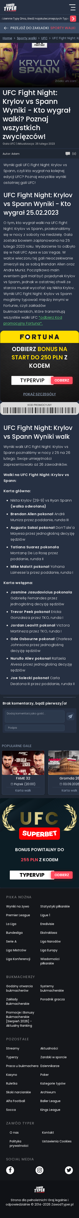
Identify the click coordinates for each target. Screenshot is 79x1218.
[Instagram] (39, 1170)
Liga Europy (48, 950)
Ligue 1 (45, 915)
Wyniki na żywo (17, 906)
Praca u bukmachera (22, 1066)
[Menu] (72, 7)
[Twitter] (69, 1170)
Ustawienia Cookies (57, 1141)
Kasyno (11, 1074)
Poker (44, 1074)
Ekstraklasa (48, 932)
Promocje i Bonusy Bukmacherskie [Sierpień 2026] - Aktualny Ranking (20, 1019)
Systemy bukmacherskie (52, 988)
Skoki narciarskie (18, 1092)
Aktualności (49, 1048)
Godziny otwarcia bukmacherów (19, 988)
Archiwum (48, 1092)
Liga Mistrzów (16, 950)
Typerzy (12, 1057)
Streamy (12, 1048)
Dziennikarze (49, 1066)
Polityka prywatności (19, 1143)
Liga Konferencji (18, 959)
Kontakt (48, 1132)
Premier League (18, 915)
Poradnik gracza (52, 999)
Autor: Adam (11, 154)
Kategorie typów (52, 1083)
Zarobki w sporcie (53, 1057)
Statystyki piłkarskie (55, 906)
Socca (11, 1110)
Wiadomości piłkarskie (49, 961)
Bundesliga (14, 932)
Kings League (50, 1110)
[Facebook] (10, 1170)
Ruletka (11, 1083)
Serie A (11, 941)
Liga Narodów (50, 941)
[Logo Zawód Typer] (10, 7)
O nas (14, 1132)
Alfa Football (15, 1101)
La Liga (11, 924)
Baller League (50, 1101)
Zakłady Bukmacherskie (17, 1001)
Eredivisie (47, 924)
